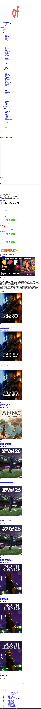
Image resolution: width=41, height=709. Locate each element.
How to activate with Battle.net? (9, 701)
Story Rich (7, 65)
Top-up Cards (7, 129)
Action (6, 34)
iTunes (6, 127)
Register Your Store (6, 22)
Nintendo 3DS (7, 115)
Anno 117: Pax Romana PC (6, 444)
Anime (6, 38)
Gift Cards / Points (6, 122)
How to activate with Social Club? (9, 697)
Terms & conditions (6, 690)
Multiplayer (7, 53)
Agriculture (7, 37)
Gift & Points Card (8, 77)
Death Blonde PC (4, 676)
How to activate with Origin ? (8, 695)
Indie (6, 50)
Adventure (7, 36)
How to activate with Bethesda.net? (9, 702)
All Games (5, 29)
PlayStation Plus (8, 79)
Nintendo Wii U (8, 117)
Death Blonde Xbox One (5, 599)
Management (7, 51)
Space (6, 60)
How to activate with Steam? (8, 700)
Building (6, 40)
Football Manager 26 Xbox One (6, 483)
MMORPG (6, 52)
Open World (7, 97)
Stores (4, 687)
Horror (6, 49)
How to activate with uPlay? (8, 696)
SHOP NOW (2, 225)
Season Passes (7, 57)
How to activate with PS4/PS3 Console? (10, 692)
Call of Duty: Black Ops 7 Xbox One (7, 328)
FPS (5, 47)
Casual (6, 93)
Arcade (6, 39)
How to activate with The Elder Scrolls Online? (11, 698)
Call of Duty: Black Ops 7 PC (6, 405)
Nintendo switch (8, 116)
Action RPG (7, 35)
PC (3, 30)
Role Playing (7, 55)
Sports (6, 85)
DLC (5, 44)
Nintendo (5, 106)
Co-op (6, 41)
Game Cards (7, 48)
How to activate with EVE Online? (9, 704)
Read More (2, 200)
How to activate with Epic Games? (9, 705)
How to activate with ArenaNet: (9, 703)
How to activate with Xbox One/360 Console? (11, 693)
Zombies (6, 68)
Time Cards (7, 128)
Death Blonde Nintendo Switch (6, 637)
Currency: (6, 23)
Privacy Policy (5, 689)
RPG (5, 56)
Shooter (6, 58)
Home (1, 137)
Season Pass (7, 83)
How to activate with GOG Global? (9, 706)
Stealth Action (7, 104)
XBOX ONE (5, 86)
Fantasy (6, 45)
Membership (7, 96)
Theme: (6, 24)
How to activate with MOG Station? (9, 694)
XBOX (4, 214)
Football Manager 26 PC (6, 560)
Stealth (6, 63)
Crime (6, 43)
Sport (6, 61)
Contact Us (5, 685)
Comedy (6, 42)
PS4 (5, 80)
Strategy (6, 66)
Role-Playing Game (8, 82)
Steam (6, 64)
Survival (6, 67)
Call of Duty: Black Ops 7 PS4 (6, 366)
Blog (3, 686)
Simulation (7, 59)
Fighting (6, 46)
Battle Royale (7, 75)
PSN (4, 69)
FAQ (3, 688)
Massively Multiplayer (9, 95)
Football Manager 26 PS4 (5, 521)
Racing (6, 54)
